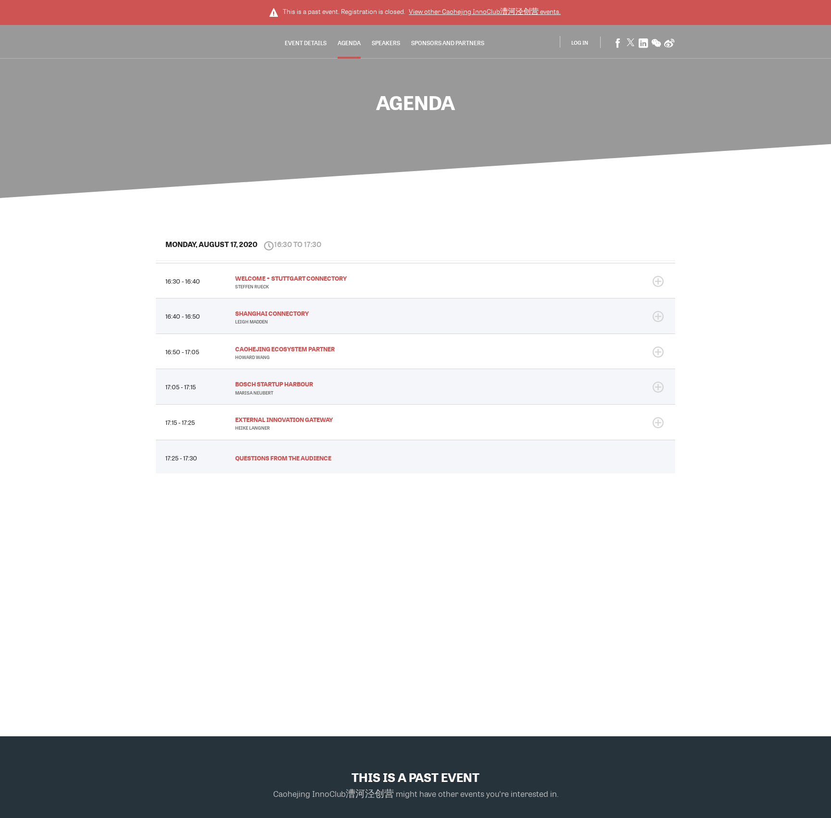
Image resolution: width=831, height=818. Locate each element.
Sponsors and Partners (447, 43)
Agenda (349, 43)
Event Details (306, 43)
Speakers (386, 43)
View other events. (485, 11)
